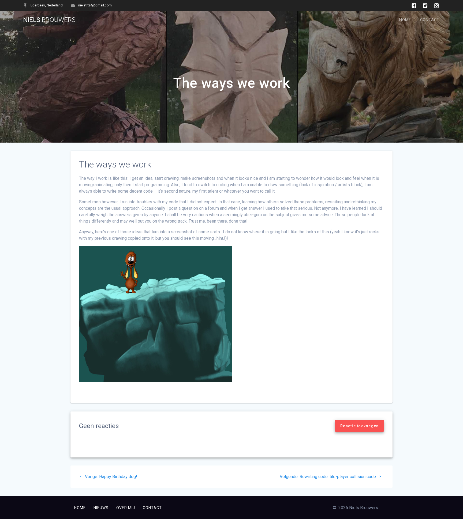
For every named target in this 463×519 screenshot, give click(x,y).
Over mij (125, 508)
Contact (429, 20)
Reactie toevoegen (359, 426)
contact (152, 508)
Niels (49, 20)
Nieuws (101, 508)
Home (405, 20)
